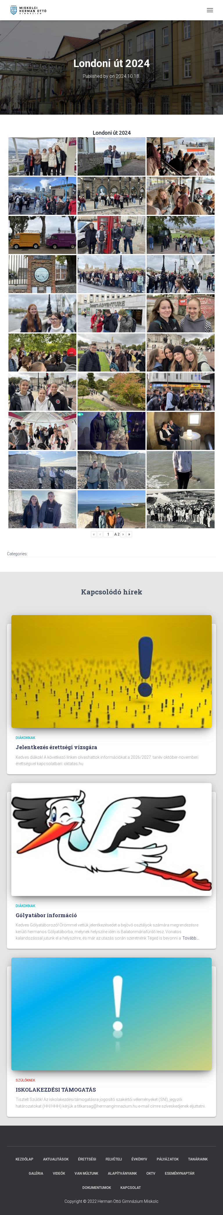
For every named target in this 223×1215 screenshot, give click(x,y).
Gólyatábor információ (46, 915)
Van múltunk (86, 1173)
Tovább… (190, 938)
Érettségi (87, 1159)
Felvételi (114, 1159)
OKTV (150, 1173)
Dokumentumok (96, 1188)
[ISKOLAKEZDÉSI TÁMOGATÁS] (111, 1013)
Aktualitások (56, 1159)
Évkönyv (139, 1159)
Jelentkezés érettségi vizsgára (56, 747)
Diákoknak (25, 738)
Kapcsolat (131, 1188)
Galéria (36, 1173)
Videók (59, 1173)
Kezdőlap (24, 1159)
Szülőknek (25, 1080)
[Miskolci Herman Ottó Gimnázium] (31, 10)
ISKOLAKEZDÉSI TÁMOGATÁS (56, 1089)
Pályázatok (168, 1159)
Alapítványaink (122, 1173)
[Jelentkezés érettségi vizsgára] (111, 671)
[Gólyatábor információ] (111, 839)
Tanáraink (198, 1159)
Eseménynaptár (180, 1173)
